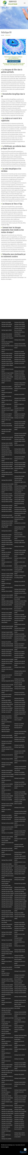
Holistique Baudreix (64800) (19, 462)
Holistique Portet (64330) (19, 975)
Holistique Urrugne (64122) (6, 1119)
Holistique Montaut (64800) (6, 897)
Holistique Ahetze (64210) (6, 334)
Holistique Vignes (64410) (19, 1133)
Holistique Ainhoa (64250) (19, 340)
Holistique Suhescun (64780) (20, 1097)
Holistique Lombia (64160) (6, 817)
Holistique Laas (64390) (19, 723)
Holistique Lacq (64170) (19, 745)
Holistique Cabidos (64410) (6, 542)
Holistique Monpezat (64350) (20, 889)
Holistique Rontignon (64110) (20, 990)
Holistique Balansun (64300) (7, 445)
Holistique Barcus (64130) (19, 451)
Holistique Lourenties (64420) (7, 827)
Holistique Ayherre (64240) (6, 443)
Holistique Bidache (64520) (19, 493)
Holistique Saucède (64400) (20, 1064)
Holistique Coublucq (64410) (7, 601)
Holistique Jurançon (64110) (20, 712)
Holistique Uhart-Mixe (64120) (7, 1113)
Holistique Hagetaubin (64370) (7, 681)
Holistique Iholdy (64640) (19, 700)
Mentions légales (5, 1147)
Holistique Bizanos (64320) (6, 505)
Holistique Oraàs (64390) (19, 922)
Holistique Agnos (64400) (6, 330)
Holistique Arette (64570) (19, 375)
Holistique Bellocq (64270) (6, 472)
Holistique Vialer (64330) (19, 1125)
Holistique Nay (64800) (18, 912)
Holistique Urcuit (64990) (19, 1113)
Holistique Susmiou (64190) (19, 1099)
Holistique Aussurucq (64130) (20, 433)
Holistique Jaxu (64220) (6, 712)
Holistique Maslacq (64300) (19, 852)
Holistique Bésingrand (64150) (20, 486)
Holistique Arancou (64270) (19, 361)
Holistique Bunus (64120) (6, 530)
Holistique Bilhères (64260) (6, 499)
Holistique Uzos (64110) (19, 1123)
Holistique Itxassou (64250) (6, 708)
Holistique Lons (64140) (6, 819)
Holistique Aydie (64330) (6, 439)
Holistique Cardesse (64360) (20, 550)
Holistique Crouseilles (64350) (20, 601)
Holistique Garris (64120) (6, 653)
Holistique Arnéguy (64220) (19, 382)
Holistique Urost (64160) (19, 1117)
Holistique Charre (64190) (19, 585)
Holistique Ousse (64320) (19, 946)
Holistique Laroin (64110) (6, 772)
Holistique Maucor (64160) (6, 860)
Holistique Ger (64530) (18, 655)
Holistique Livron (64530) (6, 815)
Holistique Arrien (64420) (19, 394)
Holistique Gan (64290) (18, 645)
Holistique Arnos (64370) (6, 386)
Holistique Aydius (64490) (19, 439)
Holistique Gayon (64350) (19, 653)
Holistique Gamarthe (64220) (7, 645)
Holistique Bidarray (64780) (6, 495)
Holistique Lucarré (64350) (19, 833)
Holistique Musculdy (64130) (20, 905)
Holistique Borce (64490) (6, 509)
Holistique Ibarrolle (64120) (19, 694)
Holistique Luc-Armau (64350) (7, 833)
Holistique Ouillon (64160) (6, 946)
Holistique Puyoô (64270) (19, 984)
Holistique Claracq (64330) (19, 591)
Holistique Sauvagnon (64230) (7, 1070)
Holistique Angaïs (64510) (6, 355)
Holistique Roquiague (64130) (7, 992)
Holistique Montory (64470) (6, 899)
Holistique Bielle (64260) (19, 497)
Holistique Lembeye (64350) (7, 795)
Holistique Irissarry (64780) (19, 702)
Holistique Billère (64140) (19, 499)
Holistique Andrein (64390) (19, 353)
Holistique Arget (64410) (6, 379)
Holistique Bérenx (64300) (6, 480)
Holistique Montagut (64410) (20, 893)
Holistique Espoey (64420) (19, 628)
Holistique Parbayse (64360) (7, 951)
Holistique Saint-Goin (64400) (20, 1012)
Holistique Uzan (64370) (19, 1121)
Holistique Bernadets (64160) (7, 484)
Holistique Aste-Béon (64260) (7, 417)
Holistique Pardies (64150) (19, 951)
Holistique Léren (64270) (6, 797)
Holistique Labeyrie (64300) (7, 737)
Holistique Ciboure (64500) (6, 591)
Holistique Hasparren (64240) (7, 684)
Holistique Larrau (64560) (19, 772)
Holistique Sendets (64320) (19, 1082)
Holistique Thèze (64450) (19, 1109)
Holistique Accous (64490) (19, 326)
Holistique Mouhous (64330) (7, 903)
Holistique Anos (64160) (6, 359)
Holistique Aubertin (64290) (19, 421)
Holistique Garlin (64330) (6, 651)
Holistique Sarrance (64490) (20, 1062)
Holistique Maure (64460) (6, 864)
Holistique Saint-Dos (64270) (20, 1000)
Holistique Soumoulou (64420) (20, 1096)
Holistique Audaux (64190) (6, 425)
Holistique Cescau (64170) (19, 581)
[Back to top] (24, 1151)
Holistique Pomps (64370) (6, 967)
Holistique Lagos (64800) (19, 747)
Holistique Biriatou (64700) (6, 501)
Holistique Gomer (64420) (19, 667)
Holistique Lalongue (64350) (7, 758)
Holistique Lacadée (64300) (19, 737)
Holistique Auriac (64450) (6, 429)
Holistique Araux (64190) (19, 363)
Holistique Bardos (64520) (6, 453)
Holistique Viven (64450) (6, 1138)
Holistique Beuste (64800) (19, 488)
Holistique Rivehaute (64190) (7, 990)
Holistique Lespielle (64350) (20, 799)
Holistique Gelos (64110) (6, 655)
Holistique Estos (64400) (19, 634)
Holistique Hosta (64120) (19, 692)
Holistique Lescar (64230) (19, 797)
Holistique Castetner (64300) (7, 573)
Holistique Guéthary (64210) (20, 671)
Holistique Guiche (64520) (6, 675)
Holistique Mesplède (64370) (7, 873)
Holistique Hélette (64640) (19, 686)
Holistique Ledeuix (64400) (19, 792)
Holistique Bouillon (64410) (19, 517)
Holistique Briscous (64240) (19, 523)
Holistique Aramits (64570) (6, 361)
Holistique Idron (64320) (19, 698)
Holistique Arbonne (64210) (19, 367)
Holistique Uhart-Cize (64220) (20, 1111)
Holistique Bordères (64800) (20, 509)
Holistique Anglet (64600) (19, 355)
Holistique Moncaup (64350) (20, 883)
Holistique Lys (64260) (18, 844)
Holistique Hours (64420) (6, 694)
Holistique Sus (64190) (5, 1099)
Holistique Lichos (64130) (19, 807)
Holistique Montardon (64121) (20, 895)
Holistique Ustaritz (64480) (6, 1121)
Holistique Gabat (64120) (19, 643)
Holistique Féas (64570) (6, 642)
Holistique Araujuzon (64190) (7, 363)
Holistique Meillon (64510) (6, 868)
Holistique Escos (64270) (6, 614)
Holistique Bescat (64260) (6, 486)
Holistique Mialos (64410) (19, 873)
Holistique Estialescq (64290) (7, 634)
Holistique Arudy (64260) (19, 408)
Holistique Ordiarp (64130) (6, 924)
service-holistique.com (9, 1145)
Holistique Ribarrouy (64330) (7, 988)
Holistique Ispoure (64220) (19, 704)
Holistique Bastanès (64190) (7, 462)
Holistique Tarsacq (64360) (6, 1109)
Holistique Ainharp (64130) (19, 336)
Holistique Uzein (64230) (6, 1123)
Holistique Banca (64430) (6, 451)
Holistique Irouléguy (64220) (7, 704)
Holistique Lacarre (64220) (6, 741)
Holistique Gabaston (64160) (7, 643)
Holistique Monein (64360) (6, 889)
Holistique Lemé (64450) (19, 795)
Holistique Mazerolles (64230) (7, 866)
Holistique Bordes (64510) (6, 511)
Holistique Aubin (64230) (6, 423)
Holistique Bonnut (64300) (19, 507)
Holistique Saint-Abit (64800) (20, 992)
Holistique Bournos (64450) (6, 523)
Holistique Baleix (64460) (19, 445)
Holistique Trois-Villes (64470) (7, 1111)
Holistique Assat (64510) (6, 416)
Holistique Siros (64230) (6, 1096)
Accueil (2, 35)
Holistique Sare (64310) (19, 1059)
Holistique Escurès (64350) (19, 618)
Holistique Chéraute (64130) (20, 589)
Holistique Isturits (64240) (19, 706)
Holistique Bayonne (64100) (7, 464)
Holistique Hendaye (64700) (7, 688)
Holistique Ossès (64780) (6, 944)
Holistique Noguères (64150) (7, 914)
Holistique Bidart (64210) (19, 495)
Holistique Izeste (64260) (19, 708)
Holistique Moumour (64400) (20, 903)
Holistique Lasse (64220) (19, 782)
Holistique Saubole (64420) (6, 1064)
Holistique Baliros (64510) (19, 449)
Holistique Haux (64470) (6, 686)
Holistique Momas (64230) (6, 879)
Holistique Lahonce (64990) (19, 751)
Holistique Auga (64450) (19, 425)
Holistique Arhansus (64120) (20, 379)
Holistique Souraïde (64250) (7, 1097)
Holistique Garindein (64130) (7, 649)
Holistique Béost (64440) (19, 476)
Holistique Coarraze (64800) (7, 595)
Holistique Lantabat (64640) (7, 770)
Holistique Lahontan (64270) (7, 755)
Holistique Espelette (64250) (7, 626)
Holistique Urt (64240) (18, 1119)
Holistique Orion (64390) (19, 926)
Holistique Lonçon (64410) (19, 817)
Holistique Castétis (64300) (6, 569)
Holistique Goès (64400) (6, 667)
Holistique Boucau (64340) (6, 515)
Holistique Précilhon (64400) (7, 984)
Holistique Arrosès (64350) (19, 398)
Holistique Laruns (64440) (19, 778)
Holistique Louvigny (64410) (20, 831)
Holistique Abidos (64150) (6, 324)
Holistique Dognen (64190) (6, 608)
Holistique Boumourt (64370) (7, 521)
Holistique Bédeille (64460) (19, 464)
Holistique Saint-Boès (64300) (20, 996)
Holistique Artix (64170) (6, 408)
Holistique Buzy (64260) (19, 540)
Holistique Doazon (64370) (19, 605)
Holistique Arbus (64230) (19, 371)
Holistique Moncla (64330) (19, 887)
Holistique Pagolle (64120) (19, 949)
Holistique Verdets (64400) (6, 1125)
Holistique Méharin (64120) (19, 866)
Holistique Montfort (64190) (20, 897)
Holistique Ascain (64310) (6, 414)
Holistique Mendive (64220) (19, 870)
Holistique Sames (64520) (19, 1055)
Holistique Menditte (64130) (7, 870)
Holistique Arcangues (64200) (7, 373)
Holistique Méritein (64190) (19, 871)
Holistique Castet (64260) (6, 566)
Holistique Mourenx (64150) (6, 905)
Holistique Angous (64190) (6, 357)
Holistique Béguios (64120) (19, 466)
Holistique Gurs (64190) (19, 679)
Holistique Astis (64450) (19, 417)
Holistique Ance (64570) (19, 351)
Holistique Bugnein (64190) (19, 527)
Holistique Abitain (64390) (19, 324)
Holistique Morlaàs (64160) (19, 899)
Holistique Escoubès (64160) (20, 616)
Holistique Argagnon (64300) (7, 377)
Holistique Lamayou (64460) (7, 762)
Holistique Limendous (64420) (20, 811)
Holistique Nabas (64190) (6, 907)
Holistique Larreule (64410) (19, 774)
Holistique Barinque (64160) (20, 453)
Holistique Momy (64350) (19, 879)
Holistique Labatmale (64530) (20, 731)
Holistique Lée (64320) (5, 794)
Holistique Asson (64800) (19, 416)
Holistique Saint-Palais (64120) (20, 1035)
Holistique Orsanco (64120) (19, 928)
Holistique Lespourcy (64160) (7, 803)
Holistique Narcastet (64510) (20, 907)
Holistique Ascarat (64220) (19, 414)
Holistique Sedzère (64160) (19, 1078)
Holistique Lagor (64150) (6, 747)
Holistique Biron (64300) (19, 501)
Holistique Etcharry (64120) (6, 636)
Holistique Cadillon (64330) (19, 542)
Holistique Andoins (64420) (6, 353)
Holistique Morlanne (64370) (7, 901)
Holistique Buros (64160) (6, 534)
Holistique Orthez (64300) (6, 932)
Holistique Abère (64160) (19, 322)
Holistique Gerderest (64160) (7, 659)
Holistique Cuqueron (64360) (7, 603)
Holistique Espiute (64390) (6, 628)
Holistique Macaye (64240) (6, 848)
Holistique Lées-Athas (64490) (20, 794)
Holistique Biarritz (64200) (6, 493)
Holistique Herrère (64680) (19, 688)
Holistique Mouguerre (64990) (20, 901)
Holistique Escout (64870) (6, 618)
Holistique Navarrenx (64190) (7, 912)
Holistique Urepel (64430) (6, 1117)
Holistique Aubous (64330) (19, 423)
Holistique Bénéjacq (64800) (20, 472)
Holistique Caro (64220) (6, 552)
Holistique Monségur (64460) (7, 891)
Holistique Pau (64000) (18, 955)
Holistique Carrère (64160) (19, 552)
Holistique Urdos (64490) (19, 1115)
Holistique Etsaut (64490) (6, 638)
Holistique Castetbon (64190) (20, 566)
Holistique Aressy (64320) (6, 375)
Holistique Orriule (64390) (6, 928)
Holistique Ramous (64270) (6, 986)
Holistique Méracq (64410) (6, 871)
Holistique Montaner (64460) (7, 895)
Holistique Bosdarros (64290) (20, 511)
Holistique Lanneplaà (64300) (20, 766)
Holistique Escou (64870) (6, 616)
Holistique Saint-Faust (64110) (7, 1008)
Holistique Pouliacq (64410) (6, 979)
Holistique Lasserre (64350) (7, 784)
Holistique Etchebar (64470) (20, 636)
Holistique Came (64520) (19, 546)
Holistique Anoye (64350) (19, 359)
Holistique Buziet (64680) (6, 540)
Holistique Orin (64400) (6, 926)
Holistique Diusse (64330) (6, 605)
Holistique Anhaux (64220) (19, 357)
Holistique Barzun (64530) (19, 456)
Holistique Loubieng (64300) (20, 819)
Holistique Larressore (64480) (7, 774)
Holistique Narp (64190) (6, 910)
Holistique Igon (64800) (6, 700)
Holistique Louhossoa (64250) (7, 823)
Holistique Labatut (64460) (6, 735)
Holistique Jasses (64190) (6, 710)
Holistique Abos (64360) (6, 326)
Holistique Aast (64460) (6, 322)
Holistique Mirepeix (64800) (19, 877)
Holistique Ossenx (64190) (6, 940)
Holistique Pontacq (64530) (19, 971)
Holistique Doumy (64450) (6, 612)
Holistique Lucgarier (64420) (7, 836)
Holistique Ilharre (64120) (6, 702)
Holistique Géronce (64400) (7, 661)
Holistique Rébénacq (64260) (20, 986)
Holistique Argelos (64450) (19, 377)
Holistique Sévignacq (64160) (20, 1090)
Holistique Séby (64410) (19, 1074)
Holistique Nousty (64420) (19, 914)
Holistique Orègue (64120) (19, 924)
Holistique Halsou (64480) (19, 681)
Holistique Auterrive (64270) (7, 437)
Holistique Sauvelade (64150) (20, 1070)
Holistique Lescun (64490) (6, 799)
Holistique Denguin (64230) (19, 603)
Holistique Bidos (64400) (6, 497)
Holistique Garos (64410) (19, 651)
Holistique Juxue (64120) (6, 716)
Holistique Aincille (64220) (6, 336)
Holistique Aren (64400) (19, 373)
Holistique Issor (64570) (6, 706)
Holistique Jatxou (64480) (19, 710)
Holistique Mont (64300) (19, 891)
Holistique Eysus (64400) (19, 638)
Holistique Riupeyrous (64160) (20, 988)
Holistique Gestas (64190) (19, 661)
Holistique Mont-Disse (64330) (7, 893)
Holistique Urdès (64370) (6, 1115)
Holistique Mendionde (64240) (20, 868)
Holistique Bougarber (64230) (7, 517)
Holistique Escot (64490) (19, 614)
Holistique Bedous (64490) (6, 466)
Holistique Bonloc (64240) (6, 507)
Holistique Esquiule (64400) (6, 632)
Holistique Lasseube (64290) (20, 784)
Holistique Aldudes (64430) (19, 343)
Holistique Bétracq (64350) (6, 488)
